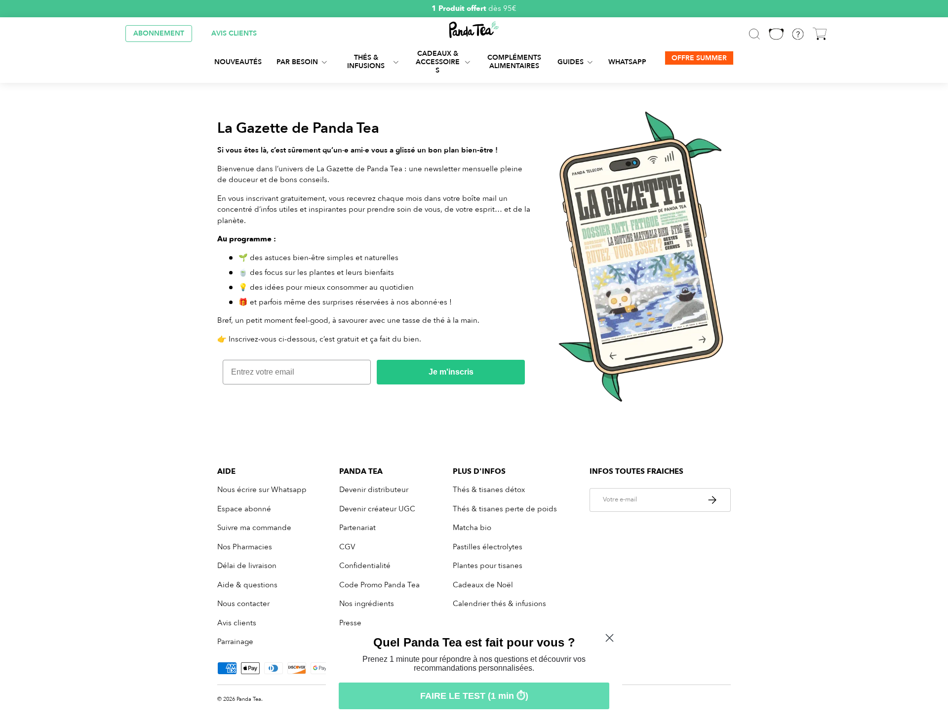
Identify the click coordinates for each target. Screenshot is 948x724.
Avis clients (236, 623)
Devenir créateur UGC (377, 509)
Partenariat (357, 528)
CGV (347, 547)
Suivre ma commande (254, 528)
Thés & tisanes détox (489, 490)
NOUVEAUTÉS (238, 61)
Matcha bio (472, 528)
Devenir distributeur (373, 490)
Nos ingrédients (366, 604)
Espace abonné (244, 509)
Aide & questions (247, 585)
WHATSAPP (627, 61)
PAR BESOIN (297, 61)
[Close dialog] (609, 638)
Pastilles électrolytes (487, 547)
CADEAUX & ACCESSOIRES (438, 62)
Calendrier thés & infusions (499, 604)
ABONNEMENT (158, 33)
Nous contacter (243, 604)
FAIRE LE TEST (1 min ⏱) (474, 696)
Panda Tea (249, 699)
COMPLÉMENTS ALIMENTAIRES (514, 62)
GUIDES (570, 61)
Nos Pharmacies (244, 547)
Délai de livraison (246, 566)
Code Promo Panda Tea (379, 585)
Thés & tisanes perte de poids (505, 509)
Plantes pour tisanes (487, 566)
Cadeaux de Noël (483, 585)
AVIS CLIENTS (234, 33)
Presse (350, 623)
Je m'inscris (451, 372)
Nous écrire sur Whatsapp (262, 490)
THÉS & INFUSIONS (366, 62)
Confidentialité (365, 566)
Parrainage (235, 642)
